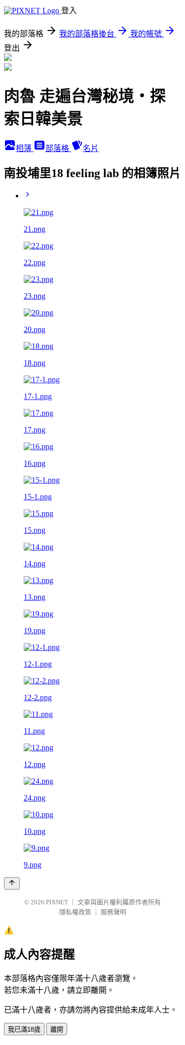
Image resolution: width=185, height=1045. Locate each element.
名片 (91, 148)
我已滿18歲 (24, 1029)
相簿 (25, 148)
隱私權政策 (75, 912)
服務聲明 (113, 912)
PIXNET (57, 902)
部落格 (58, 148)
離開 (56, 1029)
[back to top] (12, 883)
